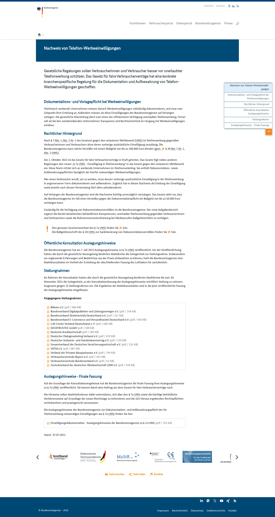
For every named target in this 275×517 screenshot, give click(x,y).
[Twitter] (215, 501)
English (220, 5)
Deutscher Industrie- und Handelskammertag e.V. (88, 340)
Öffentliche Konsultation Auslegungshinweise (256, 111)
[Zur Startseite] (47, 12)
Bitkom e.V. (66, 307)
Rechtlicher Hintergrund (256, 104)
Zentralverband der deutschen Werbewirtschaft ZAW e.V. (93, 365)
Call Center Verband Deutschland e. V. (82, 323)
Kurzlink (158, 474)
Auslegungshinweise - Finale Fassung (250, 125)
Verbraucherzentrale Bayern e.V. (78, 356)
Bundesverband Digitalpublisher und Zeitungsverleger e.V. (93, 311)
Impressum (163, 510)
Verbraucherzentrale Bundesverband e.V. (82, 361)
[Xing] (228, 501)
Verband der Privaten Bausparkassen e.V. (83, 352)
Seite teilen (139, 474)
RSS (237, 6)
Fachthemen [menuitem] (138, 23)
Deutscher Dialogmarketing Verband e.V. (83, 336)
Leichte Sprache (229, 6)
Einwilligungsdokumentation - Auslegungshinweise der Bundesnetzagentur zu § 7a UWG (111, 423)
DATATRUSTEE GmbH (72, 328)
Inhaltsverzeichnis (216, 510)
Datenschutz (197, 510)
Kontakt (209, 5)
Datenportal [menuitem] (184, 23)
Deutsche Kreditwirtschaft (75, 332)
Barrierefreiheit (180, 510)
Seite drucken (116, 474)
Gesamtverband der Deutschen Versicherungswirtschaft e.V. (94, 344)
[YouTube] (221, 501)
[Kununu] (235, 501)
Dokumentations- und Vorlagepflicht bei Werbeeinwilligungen (248, 96)
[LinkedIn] (201, 501)
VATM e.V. (65, 348)
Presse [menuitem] (228, 23)
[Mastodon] (208, 501)
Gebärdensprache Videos (233, 6)
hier (125, 227)
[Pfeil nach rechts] (236, 460)
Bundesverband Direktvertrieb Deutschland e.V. (87, 315)
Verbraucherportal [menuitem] (161, 23)
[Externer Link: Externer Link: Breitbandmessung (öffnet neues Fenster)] (58, 456)
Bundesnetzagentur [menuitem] (208, 23)
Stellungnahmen (260, 119)
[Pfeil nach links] (38, 460)
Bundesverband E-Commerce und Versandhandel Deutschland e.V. (98, 319)
